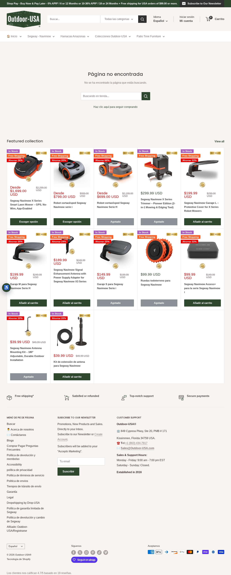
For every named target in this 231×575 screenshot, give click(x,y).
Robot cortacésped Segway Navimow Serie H (113, 204)
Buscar (11, 423)
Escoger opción (28, 221)
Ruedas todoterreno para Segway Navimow (155, 282)
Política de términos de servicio (25, 475)
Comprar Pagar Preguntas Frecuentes (22, 447)
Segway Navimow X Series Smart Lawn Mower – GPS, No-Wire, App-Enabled (28, 204)
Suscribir (68, 471)
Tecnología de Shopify (18, 559)
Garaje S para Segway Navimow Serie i (110, 286)
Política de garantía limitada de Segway (25, 510)
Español (13, 546)
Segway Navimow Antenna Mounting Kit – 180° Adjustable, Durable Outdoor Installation (27, 354)
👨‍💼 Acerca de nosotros (20, 429)
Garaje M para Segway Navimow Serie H (23, 286)
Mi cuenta (186, 21)
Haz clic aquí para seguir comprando (115, 106)
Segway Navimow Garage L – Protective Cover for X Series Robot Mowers (201, 206)
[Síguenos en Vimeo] (105, 552)
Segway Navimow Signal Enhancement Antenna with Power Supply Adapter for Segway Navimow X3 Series (70, 275)
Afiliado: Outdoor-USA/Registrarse (17, 528)
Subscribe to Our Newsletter (204, 3)
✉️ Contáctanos (16, 434)
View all (220, 141)
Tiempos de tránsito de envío (24, 486)
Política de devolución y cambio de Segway (26, 519)
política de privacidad (19, 470)
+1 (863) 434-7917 (136, 443)
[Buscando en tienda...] (146, 96)
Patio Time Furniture (149, 36)
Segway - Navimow (39, 36)
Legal (10, 497)
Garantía (12, 491)
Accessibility (14, 464)
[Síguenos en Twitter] (80, 552)
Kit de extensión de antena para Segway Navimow (69, 363)
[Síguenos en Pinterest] (92, 552)
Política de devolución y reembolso (21, 457)
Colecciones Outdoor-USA (111, 36)
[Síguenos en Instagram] (86, 552)
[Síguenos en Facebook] (73, 552)
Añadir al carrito (202, 221)
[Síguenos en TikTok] (99, 552)
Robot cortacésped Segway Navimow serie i (70, 204)
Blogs (10, 440)
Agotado (115, 221)
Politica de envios (17, 481)
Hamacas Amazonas (73, 36)
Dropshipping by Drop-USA (23, 502)
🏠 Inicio (12, 36)
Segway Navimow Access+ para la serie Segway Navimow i (202, 288)
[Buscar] (142, 19)
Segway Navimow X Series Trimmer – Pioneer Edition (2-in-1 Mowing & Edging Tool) (158, 203)
